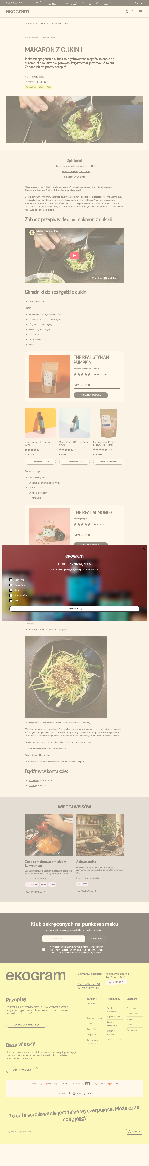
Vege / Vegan (20, 585)
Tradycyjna (19, 579)
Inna (16, 600)
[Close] (143, 548)
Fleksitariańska (21, 595)
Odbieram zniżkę (74, 608)
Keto (17, 590)
